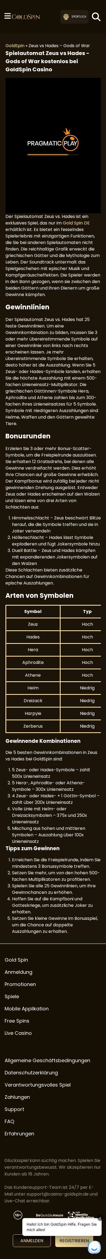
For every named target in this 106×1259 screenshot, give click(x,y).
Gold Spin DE (76, 223)
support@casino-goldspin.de (58, 1194)
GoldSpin (14, 46)
